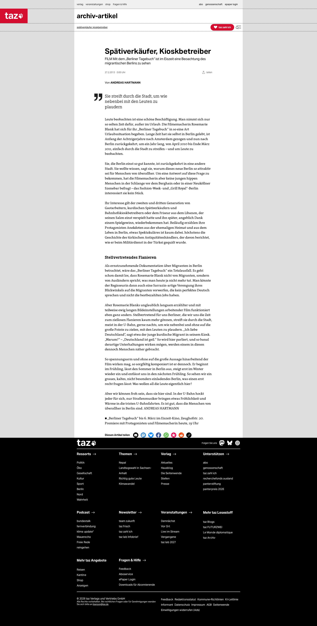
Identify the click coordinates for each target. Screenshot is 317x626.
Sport (80, 484)
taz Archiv (209, 537)
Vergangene (168, 537)
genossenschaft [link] (213, 4)
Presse (165, 484)
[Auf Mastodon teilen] (143, 435)
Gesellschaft (84, 473)
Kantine (81, 575)
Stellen (165, 478)
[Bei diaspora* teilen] (173, 435)
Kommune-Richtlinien (211, 599)
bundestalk (83, 521)
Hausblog (167, 468)
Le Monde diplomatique (218, 532)
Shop (80, 580)
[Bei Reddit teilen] (181, 435)
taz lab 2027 (168, 542)
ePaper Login (127, 579)
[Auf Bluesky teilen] (151, 435)
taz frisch (124, 526)
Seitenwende (221, 604)
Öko (79, 468)
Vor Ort (165, 526)
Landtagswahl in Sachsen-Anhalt (135, 470)
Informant (167, 604)
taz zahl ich (210, 473)
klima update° (85, 531)
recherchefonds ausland (218, 478)
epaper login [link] (231, 4)
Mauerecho (84, 537)
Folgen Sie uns (209, 443)
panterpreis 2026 (213, 489)
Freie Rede (83, 542)
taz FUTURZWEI (212, 527)
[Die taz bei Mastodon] (222, 444)
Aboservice (126, 574)
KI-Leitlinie (231, 599)
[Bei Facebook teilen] (158, 435)
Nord (80, 494)
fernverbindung (86, 526)
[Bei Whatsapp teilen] (166, 435)
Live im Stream (170, 531)
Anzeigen (82, 585)
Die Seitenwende (171, 473)
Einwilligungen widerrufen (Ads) (180, 610)
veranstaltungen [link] (94, 4)
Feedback (125, 569)
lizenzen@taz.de (100, 604)
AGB (209, 604)
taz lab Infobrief (128, 537)
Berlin (80, 489)
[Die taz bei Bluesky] (229, 444)
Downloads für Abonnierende (137, 584)
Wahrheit (82, 499)
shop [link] (107, 4)
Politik (81, 462)
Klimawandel (127, 484)
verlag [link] (80, 4)
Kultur (80, 478)
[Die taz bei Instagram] (237, 444)
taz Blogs (208, 522)
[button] (238, 27)
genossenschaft (213, 468)
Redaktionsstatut (186, 599)
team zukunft (127, 521)
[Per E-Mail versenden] (135, 435)
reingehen (83, 547)
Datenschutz (183, 604)
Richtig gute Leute (130, 478)
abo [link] (201, 4)
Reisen (81, 569)
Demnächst (168, 521)
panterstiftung (212, 484)
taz (87, 443)
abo (205, 462)
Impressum (198, 604)
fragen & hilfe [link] (120, 4)
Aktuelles (166, 462)
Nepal (122, 462)
